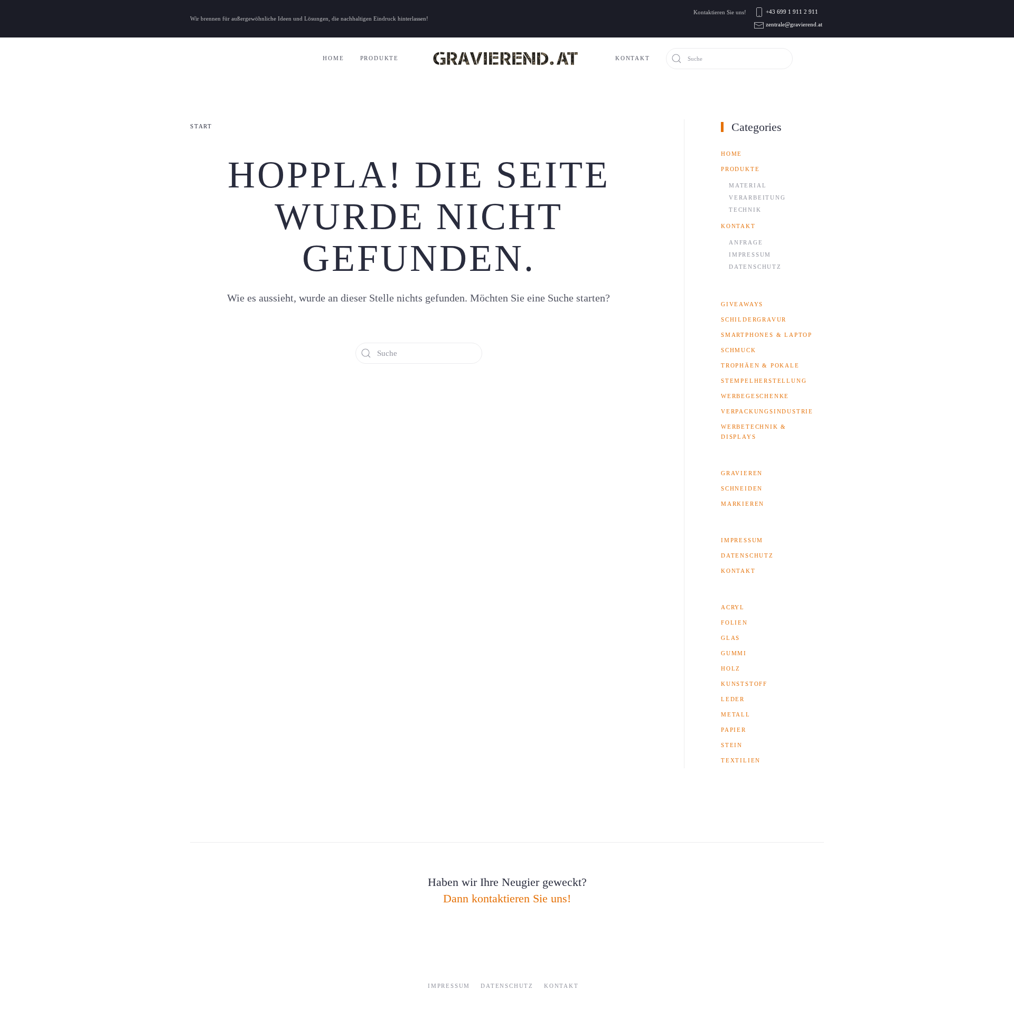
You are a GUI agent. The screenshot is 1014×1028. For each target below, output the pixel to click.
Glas (730, 638)
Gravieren (742, 473)
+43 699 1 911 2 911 (792, 11)
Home (333, 58)
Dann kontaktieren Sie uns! (507, 898)
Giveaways (742, 304)
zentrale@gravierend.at (794, 24)
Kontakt (632, 58)
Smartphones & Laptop (766, 335)
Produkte (379, 58)
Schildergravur (753, 319)
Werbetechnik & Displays (753, 431)
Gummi (734, 653)
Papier (733, 730)
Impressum (750, 254)
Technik (745, 209)
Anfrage (746, 242)
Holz (730, 668)
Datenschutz (755, 266)
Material (747, 185)
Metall (735, 714)
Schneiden (742, 488)
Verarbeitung (757, 197)
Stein (732, 745)
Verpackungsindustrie (767, 411)
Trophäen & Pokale (760, 365)
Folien (734, 622)
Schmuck (738, 350)
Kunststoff (744, 684)
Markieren (742, 504)
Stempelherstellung (763, 381)
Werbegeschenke (755, 396)
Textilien (740, 760)
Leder (733, 699)
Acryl (733, 607)
